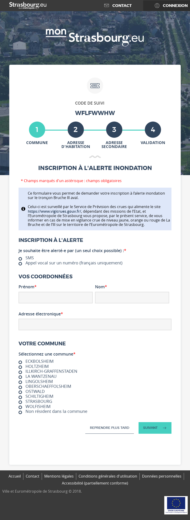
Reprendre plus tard (109, 428)
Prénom (28, 286)
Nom (101, 286)
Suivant (150, 428)
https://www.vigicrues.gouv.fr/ (54, 211)
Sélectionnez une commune (47, 354)
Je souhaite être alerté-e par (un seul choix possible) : (72, 250)
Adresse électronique (41, 314)
